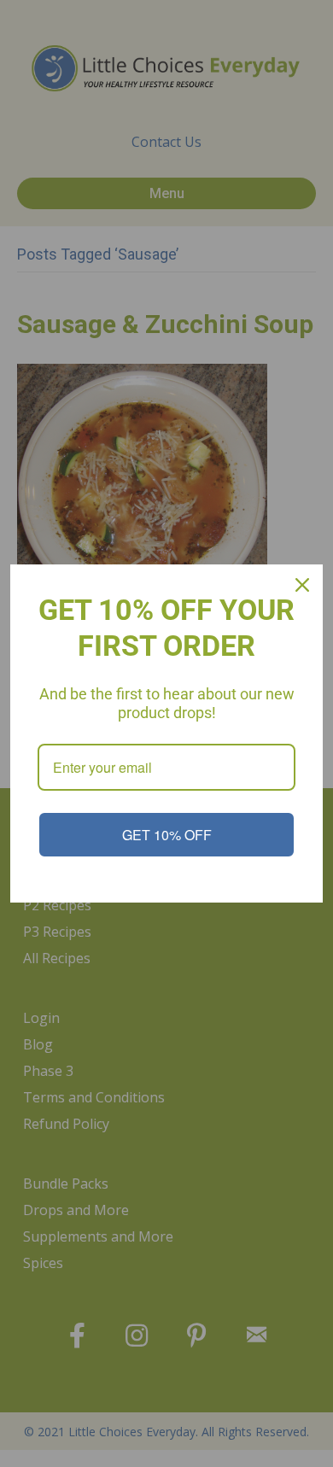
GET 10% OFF (167, 835)
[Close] (302, 584)
